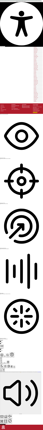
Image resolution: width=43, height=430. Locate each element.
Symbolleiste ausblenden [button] (2, 46)
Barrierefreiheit (3, 107)
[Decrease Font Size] (0, 343)
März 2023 (35, 61)
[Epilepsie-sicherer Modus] (0, 339)
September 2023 (36, 56)
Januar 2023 (35, 64)
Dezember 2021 (36, 80)
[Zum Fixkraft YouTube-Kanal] (25, 106)
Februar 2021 (35, 92)
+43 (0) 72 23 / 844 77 (17, 109)
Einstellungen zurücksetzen (2, 424)
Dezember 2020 (36, 93)
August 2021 (35, 84)
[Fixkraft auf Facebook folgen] (26, 105)
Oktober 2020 (35, 96)
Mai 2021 (35, 88)
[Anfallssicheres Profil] (0, 204)
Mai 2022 (35, 73)
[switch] (0, 249)
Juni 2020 (35, 101)
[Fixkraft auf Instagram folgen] (26, 107)
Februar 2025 (35, 48)
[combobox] (20, 1)
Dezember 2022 (36, 65)
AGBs (1, 108)
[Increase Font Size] (0, 341)
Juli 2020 (35, 100)
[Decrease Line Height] (0, 351)
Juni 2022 (35, 72)
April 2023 (35, 60)
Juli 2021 (35, 85)
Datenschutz (2, 106)
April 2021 (35, 89)
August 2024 (35, 52)
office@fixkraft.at (15, 108)
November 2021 (36, 81)
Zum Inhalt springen (2, 423)
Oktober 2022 (35, 68)
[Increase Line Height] (0, 349)
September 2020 (36, 97)
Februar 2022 (35, 77)
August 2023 (35, 57)
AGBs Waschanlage (3, 109)
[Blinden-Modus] (0, 294)
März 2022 (35, 76)
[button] (2, 346)
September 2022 (36, 69)
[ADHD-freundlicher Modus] (0, 249)
